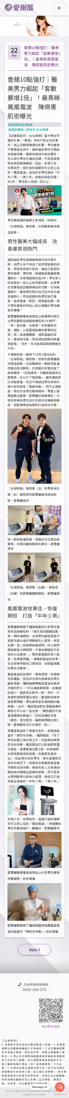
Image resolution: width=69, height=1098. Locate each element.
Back (33, 949)
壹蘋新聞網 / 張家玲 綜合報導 (27, 127)
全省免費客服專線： (37, 987)
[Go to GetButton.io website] (60, 1094)
